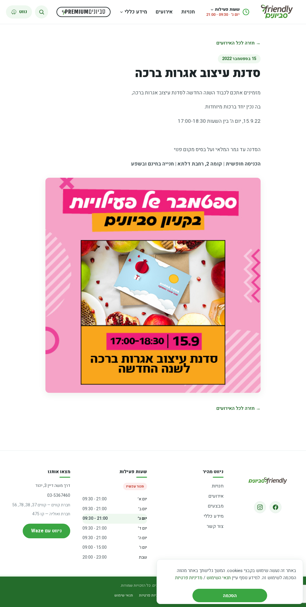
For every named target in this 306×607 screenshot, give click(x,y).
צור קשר (215, 526)
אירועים (164, 12)
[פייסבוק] (275, 507)
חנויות (188, 12)
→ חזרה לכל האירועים (238, 43)
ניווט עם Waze (46, 530)
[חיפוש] (41, 12)
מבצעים (216, 506)
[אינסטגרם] (260, 507)
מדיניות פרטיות (188, 577)
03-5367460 (58, 495)
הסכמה (230, 595)
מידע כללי (136, 12)
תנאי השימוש (218, 577)
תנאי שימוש (123, 595)
